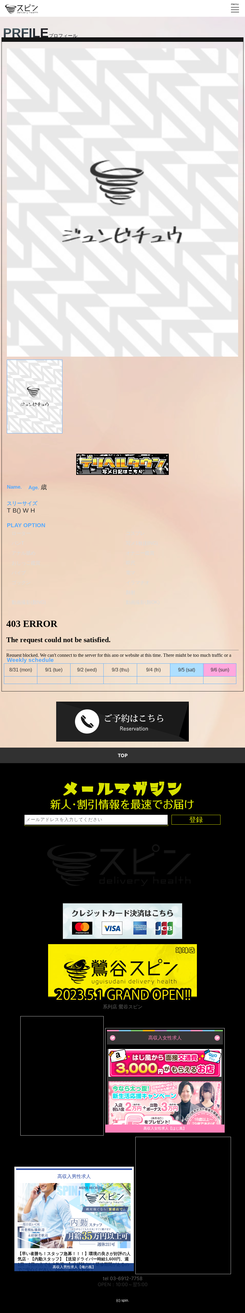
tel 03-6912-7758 (123, 1278)
